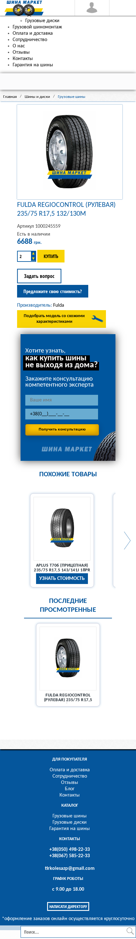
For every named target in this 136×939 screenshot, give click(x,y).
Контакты (69, 795)
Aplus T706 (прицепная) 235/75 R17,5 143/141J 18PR (62, 568)
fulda (58, 305)
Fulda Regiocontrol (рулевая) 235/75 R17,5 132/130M (68, 700)
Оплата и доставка (70, 770)
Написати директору (68, 906)
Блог (70, 789)
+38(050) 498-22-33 (69, 849)
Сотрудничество (70, 776)
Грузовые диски (70, 822)
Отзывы (69, 782)
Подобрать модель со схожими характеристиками (54, 319)
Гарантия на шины (69, 828)
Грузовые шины (70, 816)
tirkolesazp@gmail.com (70, 868)
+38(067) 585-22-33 (69, 855)
